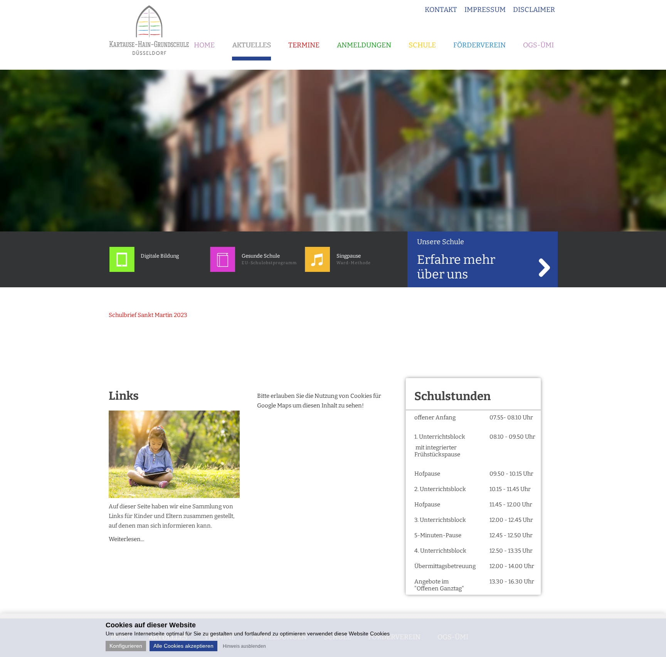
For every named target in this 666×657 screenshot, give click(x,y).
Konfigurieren (125, 646)
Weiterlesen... (126, 539)
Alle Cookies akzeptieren (183, 646)
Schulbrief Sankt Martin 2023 (148, 315)
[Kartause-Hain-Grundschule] (152, 57)
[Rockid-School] (122, 269)
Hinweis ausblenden (244, 646)
